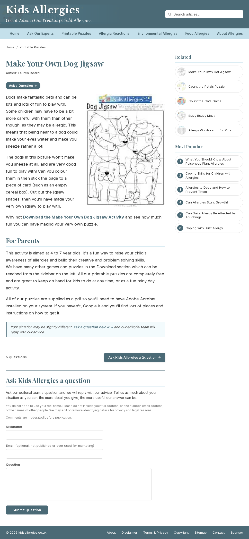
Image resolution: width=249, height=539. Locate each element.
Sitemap (201, 532)
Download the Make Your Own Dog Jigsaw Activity (73, 217)
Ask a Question (21, 85)
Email (50, 445)
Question (13, 464)
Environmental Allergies (157, 33)
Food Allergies (197, 33)
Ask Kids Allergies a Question (132, 357)
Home (14, 33)
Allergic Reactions (114, 33)
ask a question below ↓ (93, 327)
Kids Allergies (43, 10)
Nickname (14, 427)
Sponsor (237, 532)
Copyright (181, 532)
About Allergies (230, 33)
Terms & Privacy (155, 532)
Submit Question (27, 510)
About (111, 532)
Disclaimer (129, 532)
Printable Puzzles (76, 33)
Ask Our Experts (40, 33)
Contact (219, 532)
